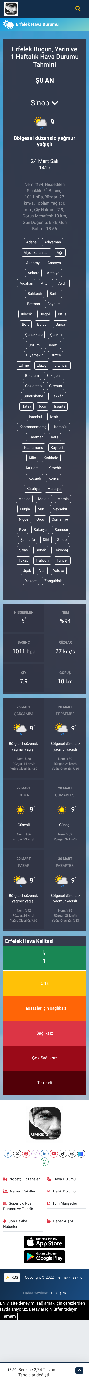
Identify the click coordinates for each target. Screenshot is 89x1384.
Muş (41, 509)
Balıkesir (35, 293)
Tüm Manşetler (64, 1203)
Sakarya (40, 529)
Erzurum (32, 375)
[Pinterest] (26, 1154)
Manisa (24, 499)
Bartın (54, 293)
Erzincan (61, 365)
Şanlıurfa (27, 540)
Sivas (23, 550)
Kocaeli (34, 478)
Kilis (32, 458)
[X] (17, 1154)
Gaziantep (33, 386)
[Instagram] (35, 1154)
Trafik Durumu (64, 1191)
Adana (31, 242)
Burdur (42, 324)
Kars (54, 437)
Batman (33, 304)
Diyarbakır (34, 355)
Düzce (56, 355)
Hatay (26, 406)
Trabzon (42, 560)
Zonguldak (53, 581)
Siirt (46, 540)
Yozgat (31, 581)
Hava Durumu (64, 1179)
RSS (14, 1277)
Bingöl (45, 314)
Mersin (63, 499)
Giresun (55, 386)
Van (42, 570)
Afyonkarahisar (36, 252)
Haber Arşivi (63, 1221)
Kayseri (57, 447)
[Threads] (72, 1154)
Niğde (23, 519)
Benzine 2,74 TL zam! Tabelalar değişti (38, 1372)
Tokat (23, 560)
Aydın (62, 283)
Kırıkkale (51, 458)
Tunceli (62, 560)
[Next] (81, 1154)
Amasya (54, 263)
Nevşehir (60, 509)
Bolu (25, 324)
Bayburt (53, 304)
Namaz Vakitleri (23, 1191)
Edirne (24, 365)
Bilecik (26, 314)
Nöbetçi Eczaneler (24, 1179)
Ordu (40, 519)
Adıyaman (52, 242)
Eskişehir (54, 375)
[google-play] (45, 1257)
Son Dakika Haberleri (15, 1224)
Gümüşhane (33, 396)
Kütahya (33, 488)
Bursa (60, 324)
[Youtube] (54, 1154)
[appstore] (45, 1242)
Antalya (53, 273)
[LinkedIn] (45, 1154)
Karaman (36, 437)
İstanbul (35, 417)
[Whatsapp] (45, 1162)
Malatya (54, 488)
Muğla (25, 509)
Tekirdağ (61, 550)
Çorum (34, 345)
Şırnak (41, 550)
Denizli (53, 345)
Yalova (58, 570)
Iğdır (42, 406)
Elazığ (41, 365)
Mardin (43, 499)
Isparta (59, 406)
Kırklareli (33, 468)
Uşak (27, 570)
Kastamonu (33, 447)
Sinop (62, 540)
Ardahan (26, 283)
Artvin (45, 283)
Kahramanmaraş (33, 427)
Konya (53, 478)
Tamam (9, 1316)
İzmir (54, 417)
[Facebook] (8, 1154)
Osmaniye (60, 519)
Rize (22, 529)
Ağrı (60, 252)
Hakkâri (57, 396)
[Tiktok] (63, 1154)
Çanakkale (34, 334)
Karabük (60, 427)
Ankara (33, 273)
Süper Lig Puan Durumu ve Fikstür (18, 1206)
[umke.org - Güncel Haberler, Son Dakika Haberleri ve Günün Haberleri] (11, 8)
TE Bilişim (57, 1293)
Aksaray (33, 263)
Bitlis (62, 314)
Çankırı (56, 334)
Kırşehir (54, 468)
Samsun (61, 529)
